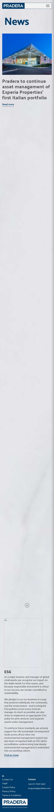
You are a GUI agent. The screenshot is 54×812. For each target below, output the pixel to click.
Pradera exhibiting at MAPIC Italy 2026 (21, 246)
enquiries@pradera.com (39, 788)
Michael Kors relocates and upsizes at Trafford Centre (27, 487)
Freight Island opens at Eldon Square (23, 165)
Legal (4, 783)
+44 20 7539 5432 (36, 784)
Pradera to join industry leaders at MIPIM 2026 (24, 406)
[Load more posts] (27, 605)
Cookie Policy (8, 787)
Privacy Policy (9, 791)
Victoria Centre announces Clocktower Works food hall (26, 567)
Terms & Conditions (11, 795)
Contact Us (7, 779)
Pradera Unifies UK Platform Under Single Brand (23, 326)
